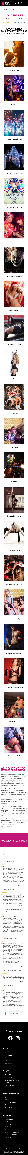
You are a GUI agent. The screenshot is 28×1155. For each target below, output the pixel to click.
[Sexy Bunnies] (14, 363)
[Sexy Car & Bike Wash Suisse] (14, 328)
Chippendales (8, 1063)
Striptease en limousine (14, 584)
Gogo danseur (9, 1058)
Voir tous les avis (14, 1013)
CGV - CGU (8, 1124)
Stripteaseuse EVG (14, 756)
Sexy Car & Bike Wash (14, 344)
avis (23, 22)
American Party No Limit (14, 207)
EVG (6, 1097)
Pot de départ (8, 1107)
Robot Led (14, 105)
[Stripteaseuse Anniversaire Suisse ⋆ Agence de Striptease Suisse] (14, 671)
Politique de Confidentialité (12, 1127)
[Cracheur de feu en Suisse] (14, 54)
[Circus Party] (14, 225)
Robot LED (8, 1075)
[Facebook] (18, 3)
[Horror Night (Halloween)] (14, 260)
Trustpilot (3, 854)
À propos (7, 1129)
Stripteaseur (8, 1052)
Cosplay (14, 482)
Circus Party (14, 242)
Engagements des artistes (12, 1132)
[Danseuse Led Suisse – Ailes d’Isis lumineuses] (14, 123)
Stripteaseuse (8, 1055)
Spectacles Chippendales (12, 1080)
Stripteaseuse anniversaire (14, 687)
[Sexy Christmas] (14, 294)
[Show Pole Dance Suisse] (14, 500)
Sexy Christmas (14, 310)
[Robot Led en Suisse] (14, 88)
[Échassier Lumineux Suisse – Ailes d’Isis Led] (14, 157)
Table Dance (14, 447)
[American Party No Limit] (14, 191)
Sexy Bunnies (14, 379)
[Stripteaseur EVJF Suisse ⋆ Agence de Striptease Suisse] (14, 705)
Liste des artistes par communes (13, 1140)
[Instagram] (21, 3)
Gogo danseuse (9, 1060)
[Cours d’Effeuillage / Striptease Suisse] (14, 534)
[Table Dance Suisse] (14, 431)
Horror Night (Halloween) (14, 276)
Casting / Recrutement (11, 1134)
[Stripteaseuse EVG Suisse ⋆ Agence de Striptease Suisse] (14, 740)
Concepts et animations (11, 1085)
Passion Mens (18, 1148)
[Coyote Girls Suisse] (14, 397)
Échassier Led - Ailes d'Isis (14, 173)
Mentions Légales (9, 1121)
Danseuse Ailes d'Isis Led (14, 139)
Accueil (3, 10)
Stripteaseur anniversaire (14, 653)
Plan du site (8, 1137)
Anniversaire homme (10, 1102)
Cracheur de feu (14, 70)
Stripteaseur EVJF (14, 721)
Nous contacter (9, 1119)
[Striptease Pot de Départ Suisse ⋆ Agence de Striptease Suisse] (14, 602)
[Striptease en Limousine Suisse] (14, 568)
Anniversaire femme (10, 1104)
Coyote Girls (14, 413)
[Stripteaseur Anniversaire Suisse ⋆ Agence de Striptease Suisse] (14, 637)
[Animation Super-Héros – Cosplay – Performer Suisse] (14, 465)
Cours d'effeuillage (14, 550)
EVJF (6, 1099)
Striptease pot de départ (14, 619)
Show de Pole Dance (14, 516)
